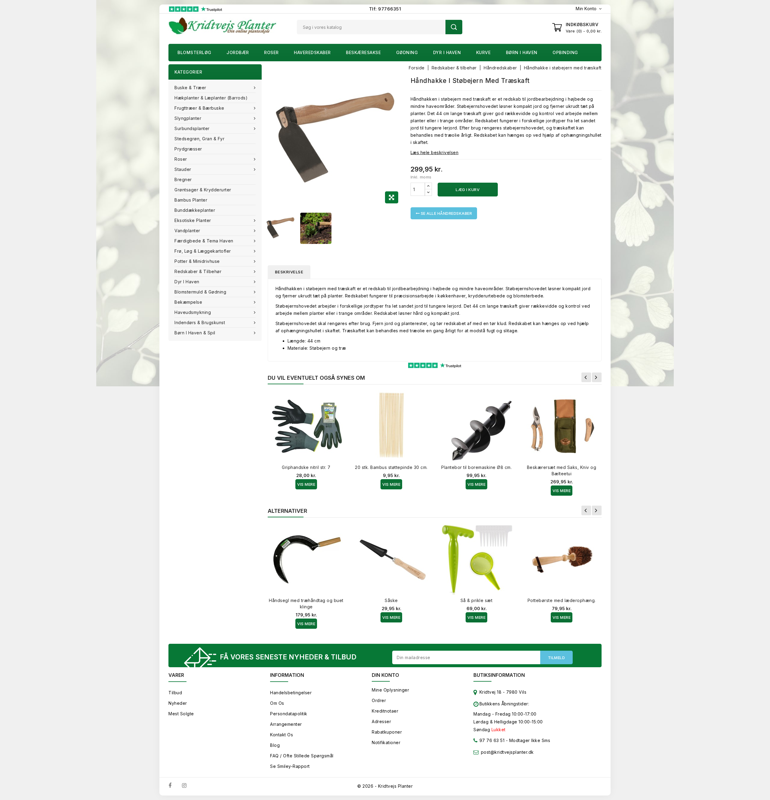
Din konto (385, 675)
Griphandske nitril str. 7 (306, 467)
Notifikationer (386, 742)
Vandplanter (187, 230)
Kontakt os (281, 734)
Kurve (483, 52)
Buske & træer (190, 87)
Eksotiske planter (192, 220)
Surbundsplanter (192, 128)
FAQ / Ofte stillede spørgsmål (302, 755)
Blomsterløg (194, 52)
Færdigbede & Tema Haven (203, 240)
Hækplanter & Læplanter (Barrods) (211, 97)
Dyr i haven (447, 52)
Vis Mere (306, 484)
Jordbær (237, 52)
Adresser (381, 721)
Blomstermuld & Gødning (200, 291)
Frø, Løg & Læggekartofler (202, 251)
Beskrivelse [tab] (289, 271)
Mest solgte (181, 713)
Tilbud (175, 692)
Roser (271, 52)
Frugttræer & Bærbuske (199, 108)
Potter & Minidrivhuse (197, 261)
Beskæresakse (363, 52)
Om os (277, 703)
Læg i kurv (467, 189)
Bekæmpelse (188, 302)
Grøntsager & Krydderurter (202, 189)
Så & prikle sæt (476, 600)
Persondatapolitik (288, 713)
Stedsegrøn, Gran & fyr (199, 138)
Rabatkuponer (387, 732)
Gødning (407, 52)
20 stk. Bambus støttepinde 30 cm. (391, 467)
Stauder (182, 169)
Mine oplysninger (390, 689)
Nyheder (177, 703)
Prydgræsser (188, 148)
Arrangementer (286, 724)
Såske (391, 600)
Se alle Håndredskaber (446, 213)
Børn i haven (521, 52)
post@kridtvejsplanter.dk (507, 752)
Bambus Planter (190, 199)
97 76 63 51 (491, 740)
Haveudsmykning (192, 312)
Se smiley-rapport (290, 766)
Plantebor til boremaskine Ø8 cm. (476, 467)
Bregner (183, 179)
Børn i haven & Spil (194, 332)
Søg (453, 27)
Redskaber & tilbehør (197, 271)
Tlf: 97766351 (385, 8)
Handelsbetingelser (291, 692)
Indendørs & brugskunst (199, 322)
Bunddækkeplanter (194, 210)
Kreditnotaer (385, 710)
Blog (275, 745)
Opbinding (565, 52)
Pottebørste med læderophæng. (562, 600)
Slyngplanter (187, 118)
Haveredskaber (312, 52)
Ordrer (379, 700)
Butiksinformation (499, 675)
